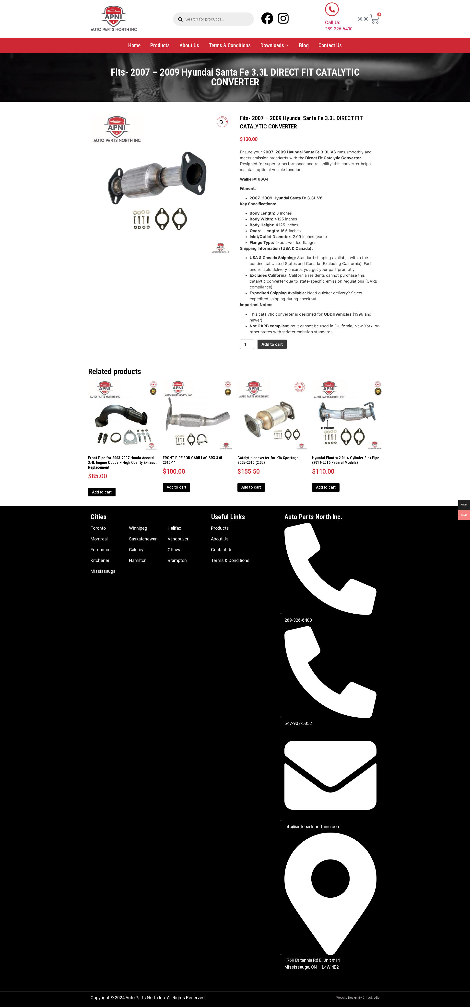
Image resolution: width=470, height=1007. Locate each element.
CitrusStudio (371, 997)
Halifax (174, 528)
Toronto (98, 528)
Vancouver (178, 538)
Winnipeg (138, 528)
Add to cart (272, 344)
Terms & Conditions (230, 45)
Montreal (99, 538)
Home (134, 45)
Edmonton (101, 549)
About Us (189, 45)
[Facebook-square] (290, 979)
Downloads (272, 45)
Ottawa (174, 549)
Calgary (136, 549)
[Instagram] (283, 18)
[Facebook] (267, 18)
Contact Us (330, 45)
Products (160, 45)
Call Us (333, 22)
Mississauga (103, 571)
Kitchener (100, 560)
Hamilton (138, 560)
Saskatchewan (143, 538)
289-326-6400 (338, 28)
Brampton (177, 560)
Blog (304, 45)
